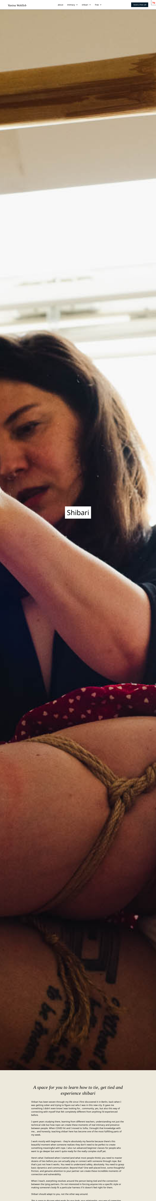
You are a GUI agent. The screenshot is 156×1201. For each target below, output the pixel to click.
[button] (72, 4)
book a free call (140, 5)
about (60, 4)
